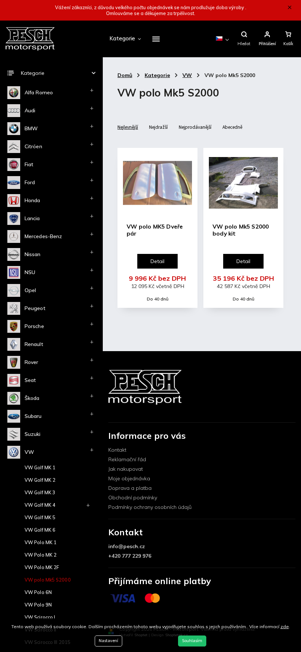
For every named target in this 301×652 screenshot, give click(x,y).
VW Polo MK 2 (41, 555)
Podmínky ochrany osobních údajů (150, 507)
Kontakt (117, 450)
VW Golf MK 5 (40, 517)
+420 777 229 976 (129, 556)
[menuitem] (125, 39)
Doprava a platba (130, 488)
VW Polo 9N (38, 605)
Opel (30, 290)
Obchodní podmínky (132, 497)
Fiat (29, 164)
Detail (157, 261)
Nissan (33, 254)
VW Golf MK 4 (40, 505)
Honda (32, 200)
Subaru (33, 416)
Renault (34, 344)
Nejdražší (158, 127)
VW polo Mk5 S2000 (48, 580)
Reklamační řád (127, 459)
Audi (30, 110)
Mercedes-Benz (43, 236)
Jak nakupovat (125, 469)
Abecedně (232, 127)
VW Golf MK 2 (40, 480)
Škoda (32, 398)
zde (284, 626)
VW (29, 452)
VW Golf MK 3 (40, 492)
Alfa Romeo (39, 92)
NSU (30, 272)
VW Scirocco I (40, 617)
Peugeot (35, 308)
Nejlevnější (127, 127)
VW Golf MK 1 (40, 467)
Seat (30, 380)
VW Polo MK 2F (42, 567)
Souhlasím (192, 641)
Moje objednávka (129, 478)
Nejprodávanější (195, 127)
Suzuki (33, 434)
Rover (32, 362)
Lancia (32, 218)
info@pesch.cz (126, 546)
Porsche (34, 326)
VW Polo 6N (38, 592)
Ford (30, 182)
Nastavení (108, 641)
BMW (31, 128)
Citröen (33, 146)
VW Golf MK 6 (40, 530)
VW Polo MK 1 (41, 542)
